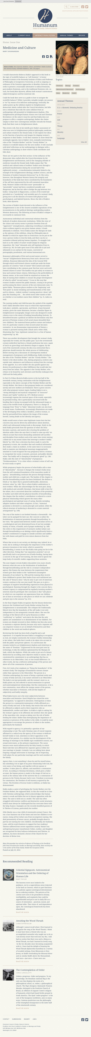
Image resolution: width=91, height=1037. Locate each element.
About (9, 35)
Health (74, 93)
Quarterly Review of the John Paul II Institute (75, 11)
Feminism (60, 86)
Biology (68, 86)
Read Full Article (22, 912)
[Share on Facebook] (43, 56)
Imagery (27, 1019)
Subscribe (74, 7)
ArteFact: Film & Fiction (45, 35)
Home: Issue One (11, 42)
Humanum (18, 1)
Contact (6, 1019)
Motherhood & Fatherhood (65, 89)
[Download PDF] (51, 56)
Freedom (76, 86)
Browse (82, 35)
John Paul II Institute (9, 1)
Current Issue (24, 35)
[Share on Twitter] (47, 56)
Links (34, 1019)
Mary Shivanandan (11, 51)
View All (84, 142)
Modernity (66, 93)
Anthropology (80, 89)
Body (58, 93)
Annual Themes (66, 35)
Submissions (16, 1019)
